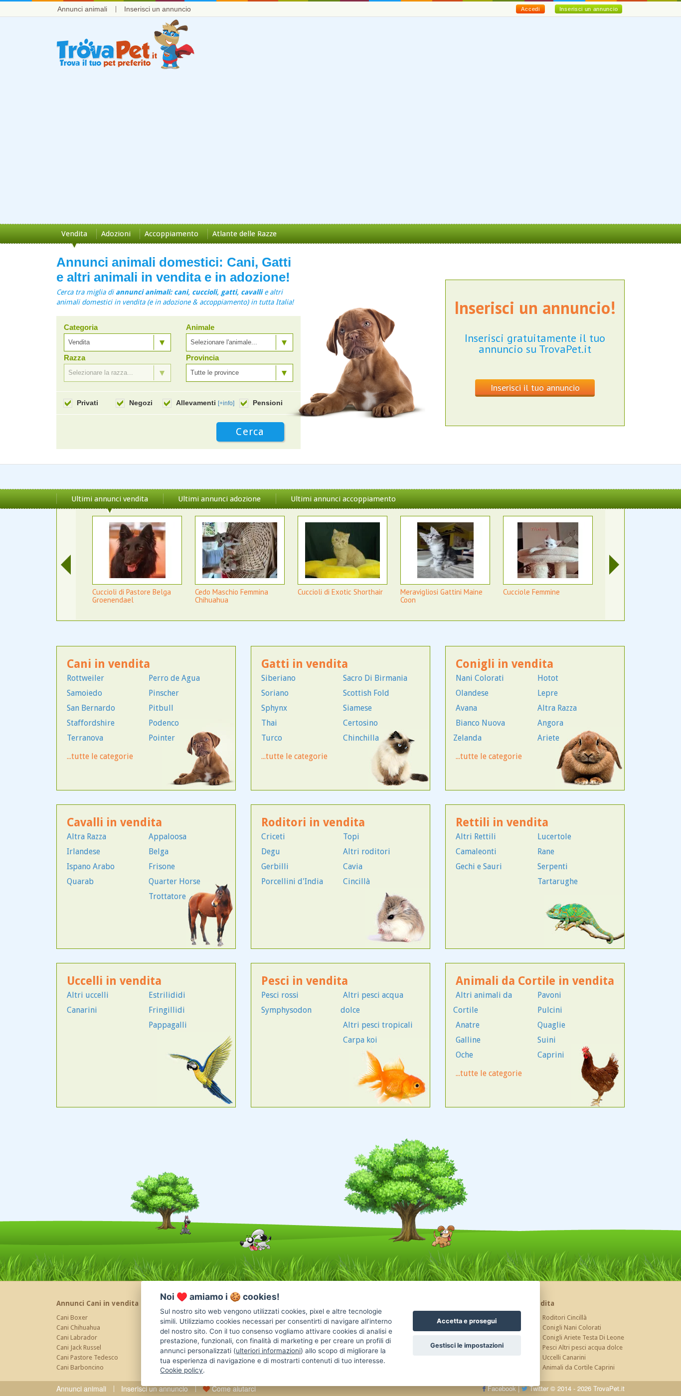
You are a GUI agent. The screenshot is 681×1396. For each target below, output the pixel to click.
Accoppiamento (171, 233)
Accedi (530, 9)
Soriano (275, 693)
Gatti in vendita (304, 664)
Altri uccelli (88, 995)
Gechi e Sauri (479, 866)
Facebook (501, 1388)
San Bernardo (91, 708)
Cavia (352, 866)
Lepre (547, 693)
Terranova (85, 738)
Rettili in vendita (502, 822)
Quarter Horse (174, 881)
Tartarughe (557, 881)
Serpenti (552, 866)
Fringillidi (167, 1010)
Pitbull (161, 708)
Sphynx (274, 708)
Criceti (273, 836)
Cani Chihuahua (78, 1327)
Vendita (74, 233)
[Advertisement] (340, 149)
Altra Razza (557, 708)
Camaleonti (476, 851)
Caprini (550, 1055)
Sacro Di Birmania (375, 678)
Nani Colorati (480, 678)
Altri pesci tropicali (378, 1025)
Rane (545, 851)
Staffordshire (91, 723)
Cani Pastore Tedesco (87, 1357)
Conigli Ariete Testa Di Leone (583, 1337)
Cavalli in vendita (114, 822)
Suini (546, 1040)
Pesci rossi (280, 995)
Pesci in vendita (304, 981)
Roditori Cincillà (564, 1317)
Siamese (357, 708)
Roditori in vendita (313, 822)
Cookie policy (181, 1370)
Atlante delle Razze (244, 233)
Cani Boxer (72, 1317)
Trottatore (167, 896)
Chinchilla (361, 738)
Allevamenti (205, 403)
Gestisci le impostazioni (467, 1345)
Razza (74, 358)
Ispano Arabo (91, 866)
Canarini (82, 1010)
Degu (270, 851)
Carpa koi (360, 1040)
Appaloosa (167, 836)
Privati (87, 403)
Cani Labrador (76, 1337)
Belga (159, 851)
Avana (466, 708)
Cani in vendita (108, 664)
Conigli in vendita (504, 664)
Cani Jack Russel (78, 1347)
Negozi (141, 403)
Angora (550, 723)
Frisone (162, 866)
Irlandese (83, 851)
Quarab (80, 881)
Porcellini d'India (292, 881)
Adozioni (116, 233)
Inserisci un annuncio (157, 9)
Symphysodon (286, 1010)
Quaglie (551, 1025)
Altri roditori (366, 851)
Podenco (164, 723)
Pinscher (164, 693)
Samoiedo (84, 693)
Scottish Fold (366, 693)
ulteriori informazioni (268, 1351)
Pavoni (549, 995)
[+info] (226, 403)
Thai (269, 723)
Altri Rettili (476, 836)
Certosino (360, 723)
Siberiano (278, 678)
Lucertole (554, 836)
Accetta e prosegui (467, 1321)
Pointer (162, 738)
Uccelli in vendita (114, 981)
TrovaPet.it (609, 1388)
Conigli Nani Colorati (571, 1327)
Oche (464, 1055)
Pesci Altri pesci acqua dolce (582, 1347)
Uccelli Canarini (564, 1357)
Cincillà (356, 881)
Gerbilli (275, 866)
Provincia (202, 358)
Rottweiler (85, 678)
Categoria (81, 327)
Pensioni (268, 403)
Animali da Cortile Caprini (578, 1367)
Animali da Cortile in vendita (535, 981)
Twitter (537, 1388)
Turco (271, 738)
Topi (351, 836)
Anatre (468, 1025)
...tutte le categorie (100, 756)
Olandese (472, 693)
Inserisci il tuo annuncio (535, 387)
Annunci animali (82, 9)
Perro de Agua (174, 678)
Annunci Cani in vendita (97, 1303)
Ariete (548, 738)
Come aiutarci (233, 1389)
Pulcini (549, 1010)
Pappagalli (168, 1025)
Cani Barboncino (80, 1367)
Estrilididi (167, 995)
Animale (200, 327)
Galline (468, 1040)
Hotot (547, 678)
